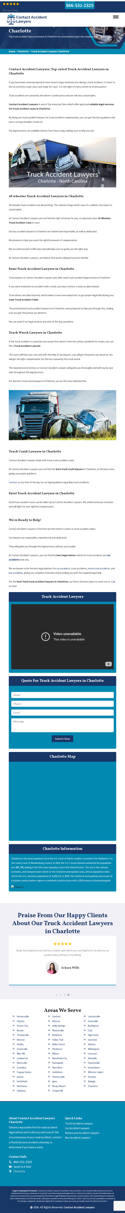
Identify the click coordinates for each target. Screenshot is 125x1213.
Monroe (56, 1021)
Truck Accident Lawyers (79, 1123)
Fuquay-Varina (24, 1072)
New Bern (57, 1067)
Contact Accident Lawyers (79, 1207)
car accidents (63, 568)
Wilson (55, 1053)
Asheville (92, 1058)
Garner (20, 1076)
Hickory (92, 1044)
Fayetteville (94, 1062)
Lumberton (22, 1058)
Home (12, 51)
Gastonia (92, 1039)
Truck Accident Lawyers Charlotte (50, 51)
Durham (92, 1076)
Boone (20, 1030)
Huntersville (58, 1076)
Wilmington (93, 1049)
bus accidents (16, 572)
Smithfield (22, 1081)
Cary (90, 1030)
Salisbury (21, 1090)
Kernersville (23, 1016)
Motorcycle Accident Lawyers (82, 1133)
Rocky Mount (59, 1086)
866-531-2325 (79, 5)
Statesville (22, 1049)
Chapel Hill (57, 1090)
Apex (54, 1081)
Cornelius (21, 1067)
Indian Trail (57, 1039)
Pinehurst (57, 1049)
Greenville (93, 1021)
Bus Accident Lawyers (77, 1137)
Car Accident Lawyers (77, 1128)
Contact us (14, 482)
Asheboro (57, 1035)
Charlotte (23, 51)
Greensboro (94, 1067)
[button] (57, 994)
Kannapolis (57, 1062)
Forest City (22, 1025)
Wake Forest (58, 1044)
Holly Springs (58, 1025)
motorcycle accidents (99, 568)
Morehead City (59, 1058)
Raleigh (91, 1081)
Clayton (21, 1021)
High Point (93, 1035)
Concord (92, 1053)
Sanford (56, 1016)
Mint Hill (21, 1053)
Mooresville (58, 1030)
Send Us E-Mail (22, 1167)
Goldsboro (57, 1072)
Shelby (20, 1044)
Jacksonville (94, 1016)
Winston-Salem (95, 1072)
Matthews (22, 1086)
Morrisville (22, 1062)
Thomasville (23, 1035)
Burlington (93, 1025)
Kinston (21, 1039)
